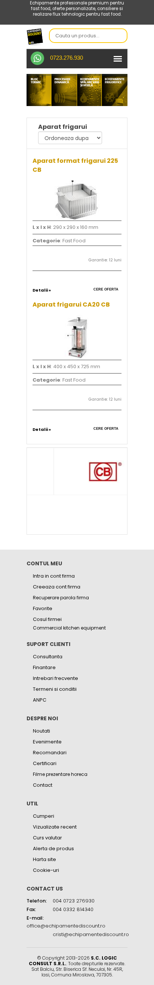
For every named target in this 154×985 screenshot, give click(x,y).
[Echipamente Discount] (35, 36)
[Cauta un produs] (119, 36)
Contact (42, 785)
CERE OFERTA (105, 289)
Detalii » (42, 290)
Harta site (44, 859)
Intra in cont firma (54, 575)
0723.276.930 (66, 58)
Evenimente (47, 741)
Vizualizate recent (55, 826)
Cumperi (43, 816)
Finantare (44, 667)
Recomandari (50, 752)
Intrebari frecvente (55, 678)
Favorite (42, 608)
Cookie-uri (46, 870)
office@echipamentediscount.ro (66, 925)
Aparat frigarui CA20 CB (71, 304)
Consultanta (47, 656)
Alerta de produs (53, 848)
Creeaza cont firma (56, 586)
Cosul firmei (47, 619)
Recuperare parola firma (61, 597)
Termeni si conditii (55, 689)
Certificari (44, 763)
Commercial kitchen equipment (69, 628)
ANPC (39, 699)
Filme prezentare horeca (60, 774)
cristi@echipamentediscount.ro (91, 934)
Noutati (41, 730)
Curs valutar (47, 837)
